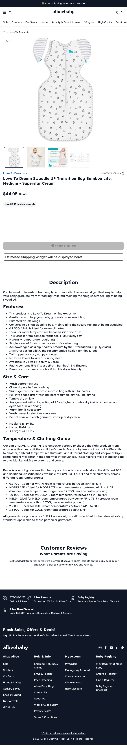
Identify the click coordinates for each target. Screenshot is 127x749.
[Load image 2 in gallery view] (36, 157)
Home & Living (12, 682)
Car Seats (31, 22)
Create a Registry (106, 673)
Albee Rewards (74, 682)
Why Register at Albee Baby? (109, 665)
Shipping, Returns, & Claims (46, 665)
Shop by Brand (12, 694)
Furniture (121, 22)
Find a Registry (105, 679)
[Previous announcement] (4, 3)
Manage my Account (77, 670)
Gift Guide (9, 707)
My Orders (71, 663)
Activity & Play (11, 688)
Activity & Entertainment (66, 22)
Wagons (89, 22)
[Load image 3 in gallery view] (58, 157)
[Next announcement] (122, 3)
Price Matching (43, 679)
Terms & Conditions (45, 717)
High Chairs (105, 22)
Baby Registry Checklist (104, 688)
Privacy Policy (42, 710)
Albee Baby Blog (44, 686)
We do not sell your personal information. (63, 733)
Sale (5, 22)
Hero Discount (73, 688)
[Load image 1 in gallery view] (14, 157)
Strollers (17, 22)
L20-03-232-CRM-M (111, 173)
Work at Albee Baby (46, 704)
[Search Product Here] (10, 12)
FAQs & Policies (43, 673)
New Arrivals (10, 701)
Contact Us (40, 692)
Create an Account (76, 676)
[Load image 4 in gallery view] (80, 157)
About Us (39, 698)
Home (44, 22)
